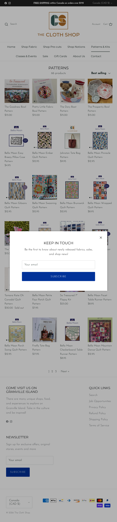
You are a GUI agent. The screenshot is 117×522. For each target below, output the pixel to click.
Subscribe (58, 276)
